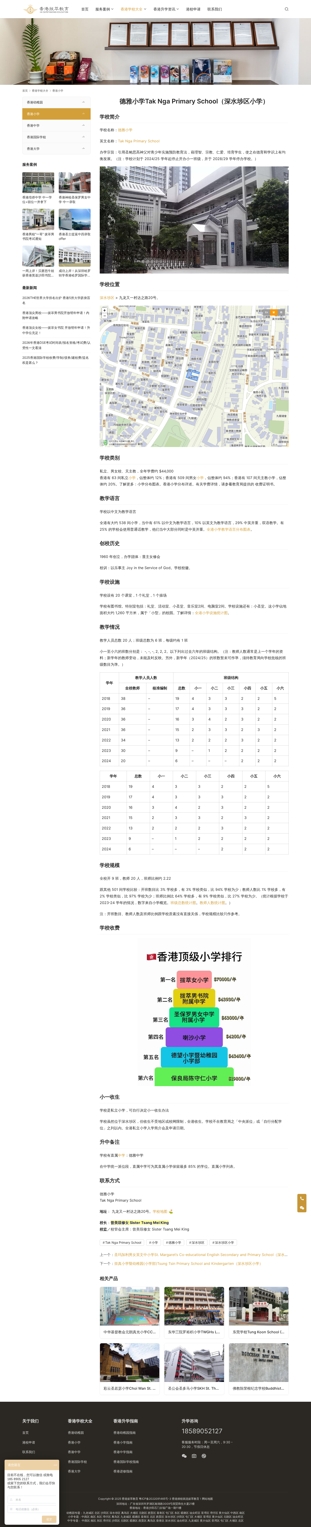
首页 (85, 9)
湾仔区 (214, 1512)
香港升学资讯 (164, 9)
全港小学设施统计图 (211, 612)
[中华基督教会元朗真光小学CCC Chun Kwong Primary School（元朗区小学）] (129, 1312)
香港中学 (33, 125)
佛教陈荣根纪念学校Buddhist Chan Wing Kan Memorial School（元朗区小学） (260, 1388)
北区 (97, 1512)
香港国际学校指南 (126, 1462)
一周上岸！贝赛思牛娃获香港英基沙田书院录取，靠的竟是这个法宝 (38, 273)
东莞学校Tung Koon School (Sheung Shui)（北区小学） (260, 1332)
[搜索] (287, 9)
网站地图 (207, 1498)
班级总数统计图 (183, 902)
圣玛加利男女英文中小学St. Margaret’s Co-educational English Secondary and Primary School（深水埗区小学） (208, 1254)
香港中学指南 (123, 1452)
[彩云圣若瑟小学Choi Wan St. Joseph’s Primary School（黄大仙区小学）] (129, 1369)
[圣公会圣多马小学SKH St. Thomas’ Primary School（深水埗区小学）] (194, 1369)
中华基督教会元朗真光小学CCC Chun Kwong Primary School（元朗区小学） (131, 1332)
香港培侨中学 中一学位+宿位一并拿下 (37, 199)
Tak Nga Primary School (139, 141)
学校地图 (160, 1211)
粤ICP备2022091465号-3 (155, 1498)
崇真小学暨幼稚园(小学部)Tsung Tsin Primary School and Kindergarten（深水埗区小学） (188, 1263)
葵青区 (161, 1512)
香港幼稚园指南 (124, 1432)
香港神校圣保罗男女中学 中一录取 (75, 199)
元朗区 (143, 1512)
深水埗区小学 (224, 1242)
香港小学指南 (123, 1442)
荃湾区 (205, 1512)
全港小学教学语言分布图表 (228, 529)
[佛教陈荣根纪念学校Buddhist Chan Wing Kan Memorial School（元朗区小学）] (258, 1369)
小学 (132, 477)
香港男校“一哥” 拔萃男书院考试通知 (38, 236)
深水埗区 (107, 297)
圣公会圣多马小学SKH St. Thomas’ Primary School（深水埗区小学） (196, 1388)
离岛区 (125, 1512)
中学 (121, 1155)
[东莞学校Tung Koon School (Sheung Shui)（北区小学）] (258, 1312)
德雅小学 (125, 130)
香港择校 (177, 1498)
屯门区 (170, 1512)
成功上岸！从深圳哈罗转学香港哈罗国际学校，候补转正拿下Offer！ (75, 273)
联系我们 (214, 9)
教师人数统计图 (212, 902)
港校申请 (193, 9)
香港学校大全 (132, 9)
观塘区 (185, 1512)
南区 (242, 1512)
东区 (177, 1512)
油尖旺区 (195, 1512)
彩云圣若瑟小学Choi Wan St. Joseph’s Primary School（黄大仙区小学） (131, 1388)
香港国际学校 (36, 137)
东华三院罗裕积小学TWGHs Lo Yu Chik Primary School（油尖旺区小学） (196, 1332)
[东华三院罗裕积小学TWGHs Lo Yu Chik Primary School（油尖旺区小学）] (194, 1312)
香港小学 (33, 114)
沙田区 (105, 1512)
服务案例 (102, 9)
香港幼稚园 (35, 102)
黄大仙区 (224, 1512)
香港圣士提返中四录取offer (75, 236)
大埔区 (134, 1512)
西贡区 (152, 1512)
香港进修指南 (123, 1471)
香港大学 (33, 149)
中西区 (234, 1512)
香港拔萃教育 (130, 1498)
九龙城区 (88, 1512)
